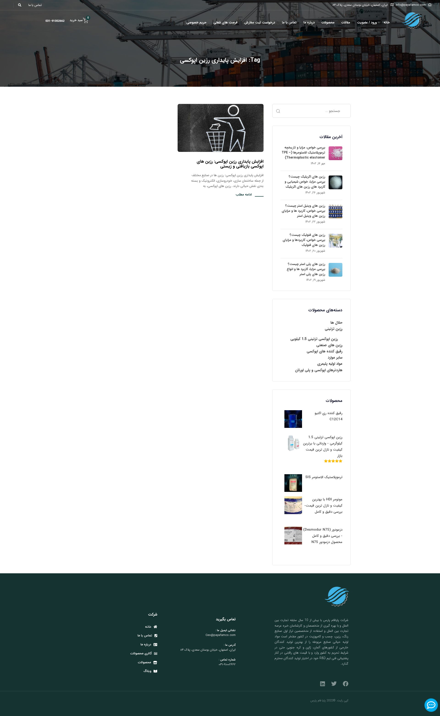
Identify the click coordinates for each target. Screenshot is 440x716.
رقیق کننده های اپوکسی (324, 351)
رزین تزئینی (333, 329)
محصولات (328, 22)
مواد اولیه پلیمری (329, 364)
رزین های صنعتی (329, 345)
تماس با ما (289, 22)
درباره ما (309, 22)
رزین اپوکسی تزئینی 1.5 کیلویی (314, 339)
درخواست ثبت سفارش (259, 22)
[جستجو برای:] (311, 111)
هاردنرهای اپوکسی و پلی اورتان (318, 370)
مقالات (345, 22)
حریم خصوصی (196, 22)
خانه (387, 22)
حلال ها (336, 323)
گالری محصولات (141, 653)
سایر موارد (335, 357)
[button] (21, 5)
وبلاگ (147, 671)
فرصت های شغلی (225, 22)
